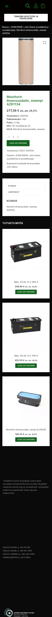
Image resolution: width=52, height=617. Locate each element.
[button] (6, 6)
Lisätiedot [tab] (14, 192)
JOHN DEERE (16, 27)
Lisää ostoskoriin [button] (26, 292)
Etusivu (5, 27)
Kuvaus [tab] (12, 186)
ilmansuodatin (33, 163)
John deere (12, 166)
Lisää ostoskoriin (18, 143)
